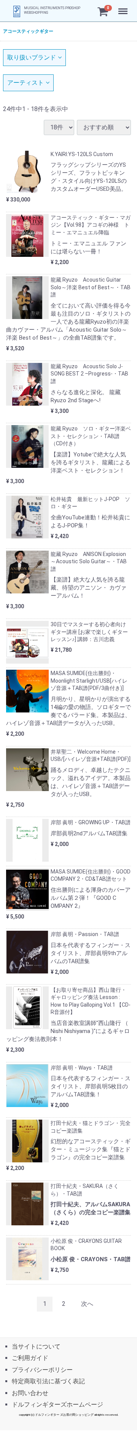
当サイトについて (36, 1346)
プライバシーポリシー (42, 1369)
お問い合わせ (30, 1392)
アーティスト (25, 82)
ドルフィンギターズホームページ (57, 1404)
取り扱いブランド (31, 57)
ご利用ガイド (30, 1358)
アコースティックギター (28, 31)
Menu (123, 7)
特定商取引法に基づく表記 (48, 1381)
